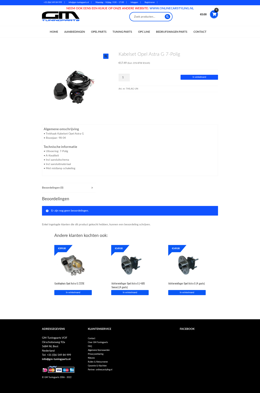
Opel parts (99, 31)
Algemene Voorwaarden (99, 350)
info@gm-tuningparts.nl (56, 359)
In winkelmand (199, 77)
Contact (199, 31)
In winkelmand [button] (73, 292)
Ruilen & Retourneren (98, 362)
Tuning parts (122, 31)
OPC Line (144, 31)
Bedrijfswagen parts (171, 31)
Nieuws (91, 358)
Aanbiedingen (74, 31)
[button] (105, 56)
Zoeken (167, 16)
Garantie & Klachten (97, 366)
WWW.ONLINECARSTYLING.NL (172, 8)
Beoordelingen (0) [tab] (52, 187)
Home (54, 31)
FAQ (90, 346)
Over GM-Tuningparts (98, 342)
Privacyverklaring (95, 354)
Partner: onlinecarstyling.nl (100, 370)
